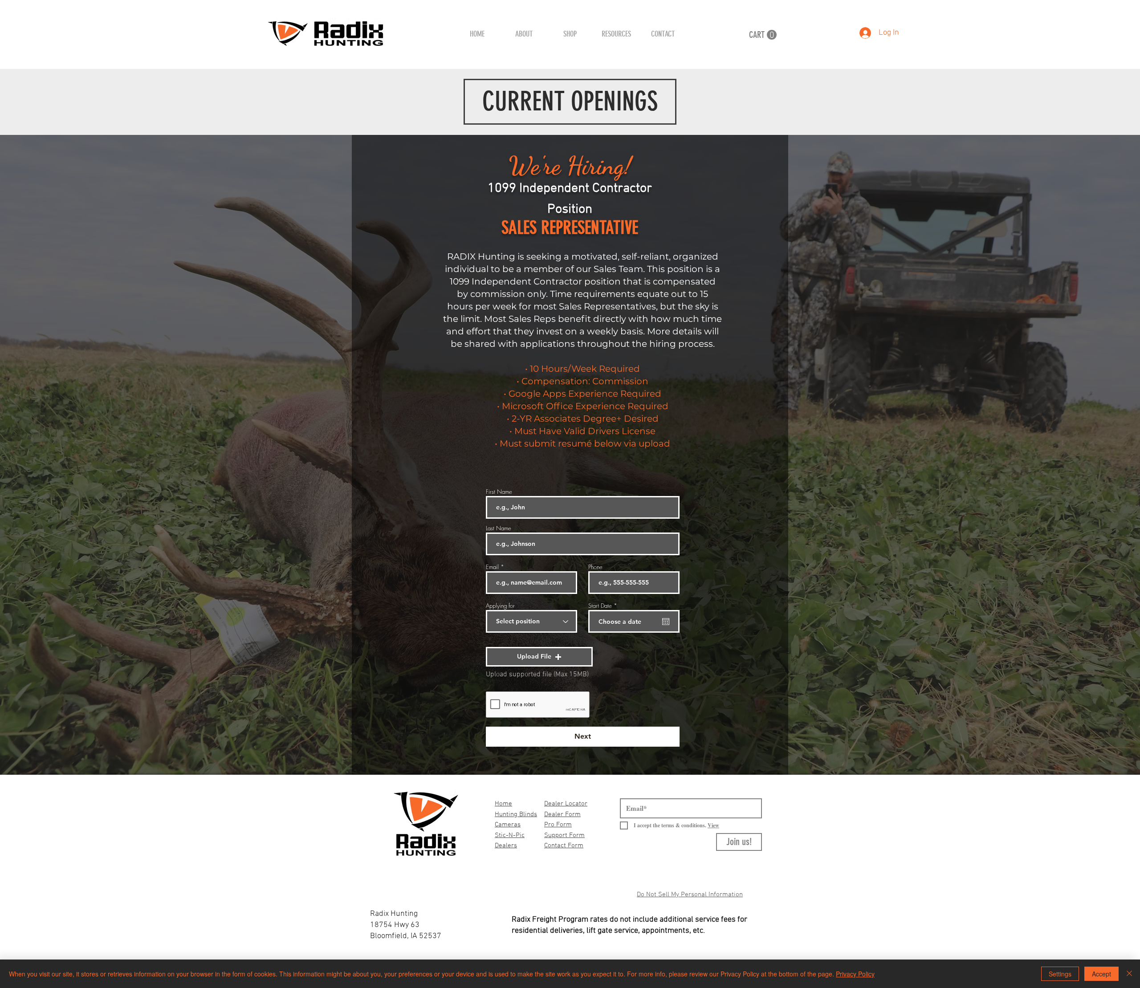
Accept (1101, 973)
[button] (570, 34)
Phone (595, 567)
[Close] (1129, 974)
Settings (1060, 973)
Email (492, 567)
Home (503, 804)
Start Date (604, 606)
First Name (499, 492)
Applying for (500, 606)
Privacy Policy (855, 973)
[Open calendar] (665, 621)
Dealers (506, 846)
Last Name (498, 528)
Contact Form (563, 846)
